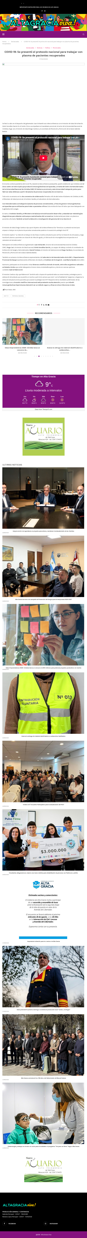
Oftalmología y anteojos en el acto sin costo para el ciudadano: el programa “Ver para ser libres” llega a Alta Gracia (43, 1146)
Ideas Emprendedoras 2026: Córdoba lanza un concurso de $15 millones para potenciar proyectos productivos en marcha (43, 668)
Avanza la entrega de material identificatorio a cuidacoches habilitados (43, 736)
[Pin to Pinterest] (46, 305)
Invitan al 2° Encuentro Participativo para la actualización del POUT (43, 804)
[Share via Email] (48, 305)
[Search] (83, 34)
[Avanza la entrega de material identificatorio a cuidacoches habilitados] (22, 331)
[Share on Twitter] (44, 305)
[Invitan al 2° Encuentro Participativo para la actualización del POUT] (65, 331)
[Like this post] (39, 305)
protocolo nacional (18, 296)
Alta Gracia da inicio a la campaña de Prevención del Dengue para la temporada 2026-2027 (43, 599)
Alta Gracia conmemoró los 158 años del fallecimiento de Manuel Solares (43, 1078)
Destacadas (15, 41)
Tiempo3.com (47, 409)
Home (4, 41)
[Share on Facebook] (41, 305)
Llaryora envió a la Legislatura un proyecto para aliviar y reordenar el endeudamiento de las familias (43, 531)
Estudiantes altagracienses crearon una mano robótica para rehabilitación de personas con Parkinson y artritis (43, 873)
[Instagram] (44, 11)
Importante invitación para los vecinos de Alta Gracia (39, 7)
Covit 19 (6, 296)
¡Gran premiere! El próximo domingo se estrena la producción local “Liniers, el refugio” (43, 1009)
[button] (21, 3)
